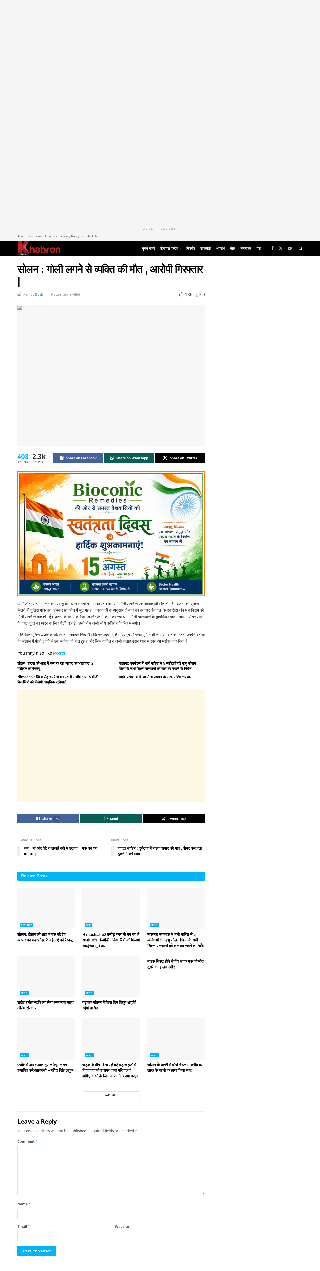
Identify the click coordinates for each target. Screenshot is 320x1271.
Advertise (51, 236)
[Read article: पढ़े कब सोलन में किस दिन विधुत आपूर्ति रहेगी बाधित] (111, 976)
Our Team (35, 236)
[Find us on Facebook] (273, 248)
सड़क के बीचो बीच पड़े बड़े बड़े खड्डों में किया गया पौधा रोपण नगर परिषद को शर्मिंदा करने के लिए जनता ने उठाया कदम (110, 1070)
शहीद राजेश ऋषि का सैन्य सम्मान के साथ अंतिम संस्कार (155, 677)
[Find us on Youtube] (290, 248)
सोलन (76, 294)
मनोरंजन (246, 248)
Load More (111, 1095)
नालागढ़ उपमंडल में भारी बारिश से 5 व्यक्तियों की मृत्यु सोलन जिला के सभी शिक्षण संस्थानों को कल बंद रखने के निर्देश (176, 940)
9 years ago (59, 294)
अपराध (220, 248)
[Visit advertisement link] (160, 112)
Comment (28, 1141)
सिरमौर (190, 248)
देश (259, 248)
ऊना (88, 925)
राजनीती (205, 248)
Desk (39, 294)
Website (122, 1226)
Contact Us (90, 236)
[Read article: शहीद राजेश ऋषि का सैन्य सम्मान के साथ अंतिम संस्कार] (46, 976)
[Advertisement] (111, 746)
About (22, 236)
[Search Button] (300, 248)
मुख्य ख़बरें (148, 248)
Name (24, 1204)
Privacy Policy (70, 236)
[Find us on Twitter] (281, 248)
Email (24, 1226)
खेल (232, 248)
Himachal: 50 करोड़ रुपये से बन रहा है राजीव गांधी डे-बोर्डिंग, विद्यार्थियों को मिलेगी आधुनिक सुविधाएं (111, 940)
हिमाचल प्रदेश (169, 248)
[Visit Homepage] (39, 248)
